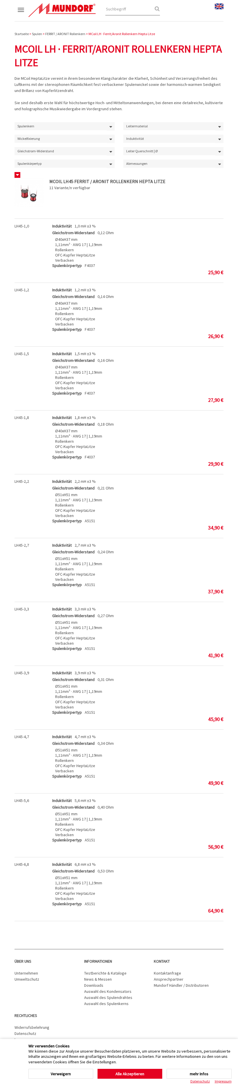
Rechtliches (26, 1015)
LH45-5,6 (22, 800)
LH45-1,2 (22, 289)
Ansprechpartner (168, 979)
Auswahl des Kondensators (107, 991)
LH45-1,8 (22, 417)
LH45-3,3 (22, 609)
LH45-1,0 (22, 226)
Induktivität (62, 226)
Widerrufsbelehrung (32, 1027)
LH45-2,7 (22, 545)
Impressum (223, 1081)
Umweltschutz (27, 979)
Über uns (23, 961)
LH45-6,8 (22, 864)
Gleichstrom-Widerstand (73, 232)
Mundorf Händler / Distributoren (181, 985)
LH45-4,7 (22, 736)
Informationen (98, 961)
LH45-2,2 (22, 481)
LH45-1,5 (22, 353)
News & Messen (98, 979)
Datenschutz (25, 1033)
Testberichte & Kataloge (105, 973)
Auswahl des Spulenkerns (106, 1003)
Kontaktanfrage (167, 973)
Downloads (93, 985)
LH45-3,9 (22, 672)
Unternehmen (26, 973)
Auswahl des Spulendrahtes (108, 997)
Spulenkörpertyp (67, 265)
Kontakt (162, 961)
